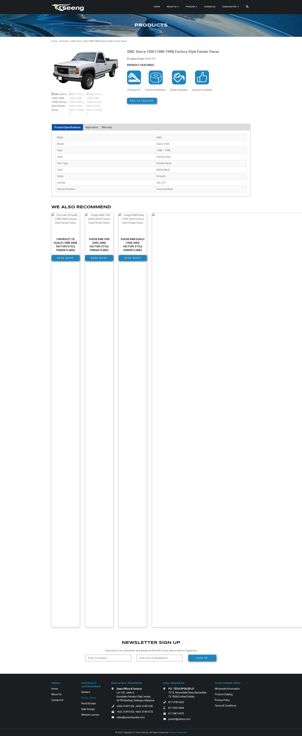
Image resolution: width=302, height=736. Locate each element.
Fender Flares (88, 697)
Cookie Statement (178, 732)
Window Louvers (90, 714)
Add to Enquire (142, 101)
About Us (172, 6)
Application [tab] (91, 127)
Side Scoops (88, 709)
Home (157, 6)
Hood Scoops (88, 703)
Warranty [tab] (107, 127)
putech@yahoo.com (179, 719)
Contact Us (209, 6)
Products (190, 6)
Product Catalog (224, 694)
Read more (65, 258)
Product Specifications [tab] (67, 127)
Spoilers (85, 692)
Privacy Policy (222, 700)
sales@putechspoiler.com (131, 717)
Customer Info (229, 6)
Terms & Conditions (225, 705)
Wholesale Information (227, 688)
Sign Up (202, 658)
